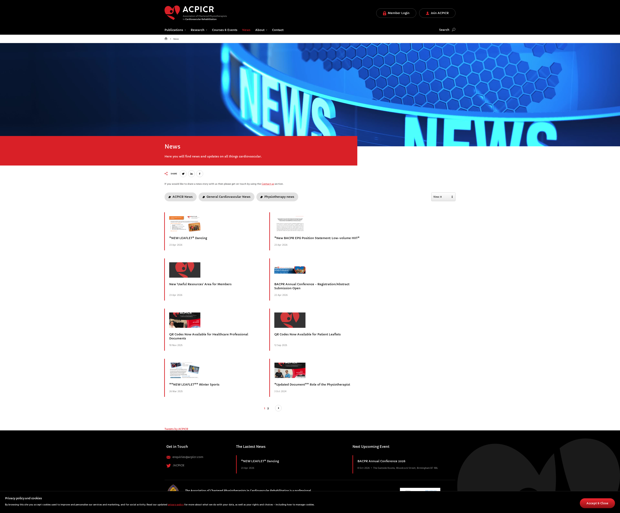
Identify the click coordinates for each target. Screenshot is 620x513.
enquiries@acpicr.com (187, 457)
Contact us (268, 184)
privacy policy (176, 505)
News (246, 30)
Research (198, 30)
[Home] (166, 39)
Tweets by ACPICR (176, 429)
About (260, 30)
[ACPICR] (196, 12)
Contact (278, 30)
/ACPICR (178, 465)
